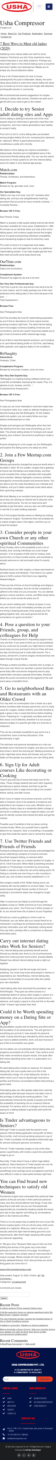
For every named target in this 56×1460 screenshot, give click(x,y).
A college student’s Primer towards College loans (21, 1308)
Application (37, 33)
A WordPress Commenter (11, 1344)
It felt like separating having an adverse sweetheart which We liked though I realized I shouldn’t (26, 1313)
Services (48, 33)
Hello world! (30, 1344)
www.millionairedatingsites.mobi (15, 1269)
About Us (12, 33)
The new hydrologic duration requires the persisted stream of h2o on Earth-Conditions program (26, 1320)
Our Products (24, 33)
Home (4, 33)
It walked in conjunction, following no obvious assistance (24, 1325)
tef (39, 1275)
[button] (49, 7)
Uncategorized (19, 1281)
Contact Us (6, 36)
